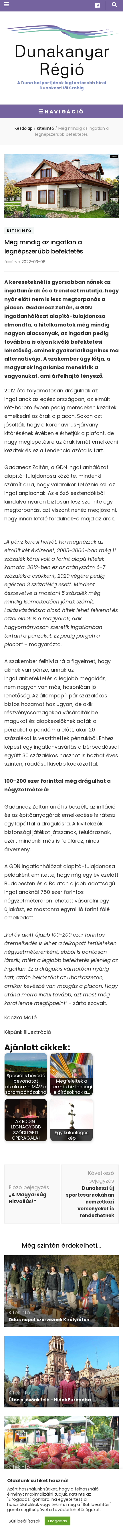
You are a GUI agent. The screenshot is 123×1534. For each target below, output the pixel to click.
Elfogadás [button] (57, 1521)
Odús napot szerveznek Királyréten (49, 1320)
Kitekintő (19, 230)
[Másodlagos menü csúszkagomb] (6, 4)
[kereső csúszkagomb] (114, 4)
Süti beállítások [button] (24, 1521)
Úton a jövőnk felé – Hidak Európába (50, 1400)
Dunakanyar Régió (61, 59)
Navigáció (64, 111)
